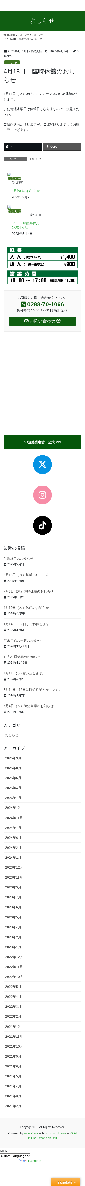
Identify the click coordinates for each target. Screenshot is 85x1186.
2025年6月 (13, 778)
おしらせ (12, 62)
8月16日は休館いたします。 (25, 673)
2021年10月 (14, 1046)
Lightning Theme (55, 1133)
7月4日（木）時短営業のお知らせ (29, 706)
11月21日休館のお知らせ (22, 657)
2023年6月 (13, 907)
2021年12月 (14, 1026)
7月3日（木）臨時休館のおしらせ (29, 591)
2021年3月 (13, 1096)
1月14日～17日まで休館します (26, 624)
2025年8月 (13, 768)
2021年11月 (14, 1036)
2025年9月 (13, 758)
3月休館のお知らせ (26, 191)
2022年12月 (14, 957)
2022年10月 (14, 977)
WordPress (31, 1133)
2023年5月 (13, 917)
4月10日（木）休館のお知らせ (26, 608)
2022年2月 (13, 1016)
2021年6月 (13, 1066)
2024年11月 (14, 818)
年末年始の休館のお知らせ (23, 640)
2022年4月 (13, 996)
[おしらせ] (9, 174)
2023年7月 (13, 897)
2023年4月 (13, 927)
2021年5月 (13, 1076)
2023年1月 (13, 947)
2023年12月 (14, 867)
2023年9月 (13, 887)
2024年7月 (13, 828)
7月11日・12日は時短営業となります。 (33, 689)
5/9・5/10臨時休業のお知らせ (25, 225)
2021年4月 (13, 1086)
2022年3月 (13, 1006)
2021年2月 (13, 1106)
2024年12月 (14, 808)
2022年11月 (14, 967)
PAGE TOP (78, 1146)
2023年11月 (14, 877)
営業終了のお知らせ (18, 558)
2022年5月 (13, 987)
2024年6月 (13, 838)
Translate (34, 1161)
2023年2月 (13, 937)
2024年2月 (13, 847)
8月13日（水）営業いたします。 (28, 575)
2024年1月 (13, 857)
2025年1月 (13, 798)
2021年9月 (13, 1056)
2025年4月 (13, 788)
